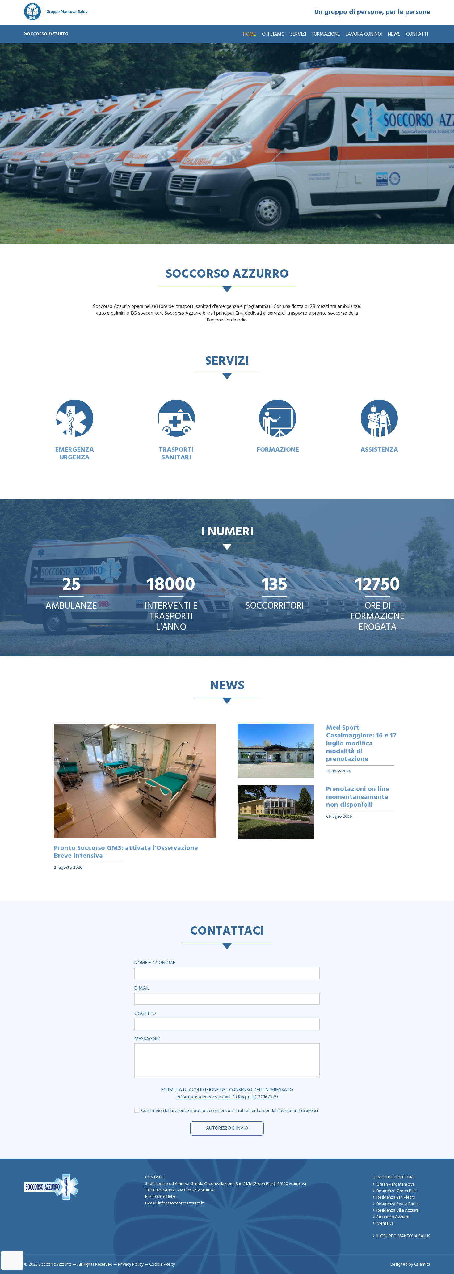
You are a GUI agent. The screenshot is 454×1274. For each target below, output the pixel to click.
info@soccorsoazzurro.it (181, 1203)
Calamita (422, 1264)
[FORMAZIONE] (277, 418)
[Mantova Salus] (55, 12)
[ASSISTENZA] (379, 418)
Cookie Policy (162, 1264)
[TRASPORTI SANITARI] (176, 418)
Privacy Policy (131, 1264)
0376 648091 (164, 1190)
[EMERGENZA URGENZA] (74, 418)
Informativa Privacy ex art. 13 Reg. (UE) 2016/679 (227, 1097)
